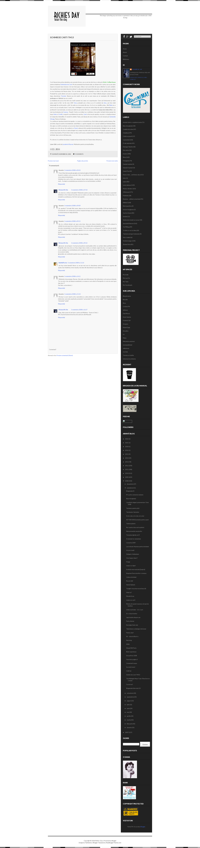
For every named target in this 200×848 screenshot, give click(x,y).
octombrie (130, 693)
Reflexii (125, 202)
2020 (127, 446)
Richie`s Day (99, 841)
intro (124, 178)
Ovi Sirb (125, 352)
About (125, 52)
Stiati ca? (129, 592)
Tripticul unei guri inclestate (131, 234)
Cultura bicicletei (131, 577)
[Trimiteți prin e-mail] (51, 149)
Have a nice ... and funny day (131, 175)
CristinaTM (126, 306)
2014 (127, 458)
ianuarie (129, 727)
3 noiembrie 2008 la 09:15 (72, 221)
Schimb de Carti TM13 (62, 37)
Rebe (110, 105)
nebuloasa (126, 348)
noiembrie (130, 488)
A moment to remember (133, 539)
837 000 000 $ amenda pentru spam (137, 520)
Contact (125, 56)
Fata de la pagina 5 (132, 659)
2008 (127, 481)
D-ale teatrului (127, 143)
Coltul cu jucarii (127, 136)
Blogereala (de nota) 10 (133, 688)
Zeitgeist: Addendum (132, 554)
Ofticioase (126, 192)
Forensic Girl (127, 320)
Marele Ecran (130, 596)
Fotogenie (126, 161)
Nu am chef (129, 581)
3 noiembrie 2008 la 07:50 (79, 190)
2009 (127, 477)
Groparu (125, 324)
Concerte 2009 (131, 543)
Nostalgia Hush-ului (132, 625)
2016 (127, 450)
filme (124, 157)
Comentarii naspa (131, 663)
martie (129, 720)
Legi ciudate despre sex (133, 617)
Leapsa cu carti (130, 600)
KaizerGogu (126, 327)
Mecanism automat (129, 341)
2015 (127, 454)
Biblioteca (126, 59)
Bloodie (125, 299)
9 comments (79, 154)
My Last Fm (126, 278)
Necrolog (129, 640)
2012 (127, 465)
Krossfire (125, 331)
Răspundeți (61, 184)
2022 (127, 439)
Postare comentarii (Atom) (65, 355)
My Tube (125, 281)
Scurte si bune (127, 213)
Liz (123, 334)
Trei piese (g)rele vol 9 (133, 535)
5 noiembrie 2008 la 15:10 (72, 294)
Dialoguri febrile (128, 147)
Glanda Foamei (127, 168)
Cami (85, 114)
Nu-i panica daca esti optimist (135, 527)
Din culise (126, 150)
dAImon (125, 310)
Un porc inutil (130, 550)
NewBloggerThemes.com (113, 843)
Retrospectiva (127, 206)
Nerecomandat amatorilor (134, 531)
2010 (127, 473)
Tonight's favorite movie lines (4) (136, 588)
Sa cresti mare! (130, 667)
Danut (76, 128)
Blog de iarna (127, 296)
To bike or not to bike (129, 230)
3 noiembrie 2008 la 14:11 (72, 276)
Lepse (124, 182)
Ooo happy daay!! (132, 558)
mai (128, 712)
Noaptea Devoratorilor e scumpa (136, 573)
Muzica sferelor (127, 188)
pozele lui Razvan (68, 144)
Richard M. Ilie (63, 190)
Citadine (125, 133)
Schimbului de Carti (66, 84)
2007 (127, 732)
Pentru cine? (130, 633)
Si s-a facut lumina (131, 613)
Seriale (125, 216)
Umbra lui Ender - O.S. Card (134, 610)
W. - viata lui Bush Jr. (132, 636)
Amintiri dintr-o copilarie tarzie (132, 122)
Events (125, 154)
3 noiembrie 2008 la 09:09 (72, 205)
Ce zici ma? (129, 684)
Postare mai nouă (53, 161)
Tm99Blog (126, 227)
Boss (124, 303)
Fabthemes (88, 843)
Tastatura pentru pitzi (132, 508)
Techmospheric (131, 523)
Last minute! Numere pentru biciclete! (137, 546)
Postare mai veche (112, 161)
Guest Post (126, 171)
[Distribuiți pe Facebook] (57, 149)
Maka (124, 338)
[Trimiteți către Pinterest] (59, 149)
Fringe (128, 562)
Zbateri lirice (127, 244)
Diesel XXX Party (131, 648)
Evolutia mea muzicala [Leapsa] (135, 569)
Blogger (143, 827)
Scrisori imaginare (128, 209)
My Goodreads (127, 285)
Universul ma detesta (129, 359)
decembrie (130, 484)
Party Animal (130, 621)
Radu (55, 114)
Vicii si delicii (126, 237)
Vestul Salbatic (130, 585)
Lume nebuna (127, 185)
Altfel (127, 644)
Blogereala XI (130, 491)
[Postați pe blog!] (53, 149)
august (129, 701)
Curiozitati (126, 140)
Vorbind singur (127, 241)
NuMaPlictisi (63, 263)
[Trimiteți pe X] (55, 149)
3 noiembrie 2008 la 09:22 (79, 243)
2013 (127, 462)
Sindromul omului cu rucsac (131, 220)
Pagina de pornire (82, 161)
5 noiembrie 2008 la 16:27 (79, 309)
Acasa (125, 49)
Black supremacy (131, 652)
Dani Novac (126, 313)
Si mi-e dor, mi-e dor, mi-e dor (135, 516)
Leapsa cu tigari (131, 565)
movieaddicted (127, 345)
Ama (76, 103)
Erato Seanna (127, 317)
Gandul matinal (127, 164)
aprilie (129, 716)
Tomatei (63, 96)
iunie (128, 708)
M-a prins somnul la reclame (134, 495)
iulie (128, 704)
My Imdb (125, 275)
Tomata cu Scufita (128, 355)
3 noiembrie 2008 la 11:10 (76, 263)
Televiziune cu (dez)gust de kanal (136, 629)
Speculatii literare (128, 223)
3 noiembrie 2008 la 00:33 (72, 170)
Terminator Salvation (132, 512)
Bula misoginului (128, 126)
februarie (130, 724)
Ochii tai (128, 671)
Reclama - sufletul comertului (131, 199)
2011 (127, 469)
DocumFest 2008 (131, 655)
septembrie (130, 697)
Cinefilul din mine (128, 129)
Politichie (125, 195)
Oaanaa (65, 112)
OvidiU (60, 114)
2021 (127, 443)
